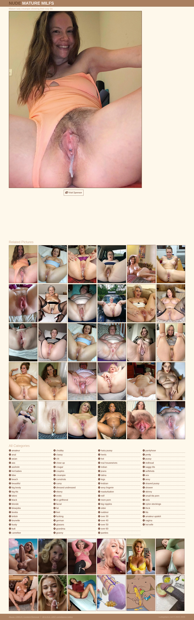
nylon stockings (153, 504)
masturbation (107, 491)
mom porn (105, 500)
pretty (148, 454)
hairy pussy (106, 450)
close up (60, 463)
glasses (60, 524)
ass (13, 463)
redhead (149, 463)
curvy (59, 483)
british (14, 516)
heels (103, 454)
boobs (14, 512)
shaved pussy (152, 483)
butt (13, 528)
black (14, 500)
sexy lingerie (107, 487)
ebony (59, 491)
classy (59, 454)
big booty (16, 487)
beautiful (15, 483)
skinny (148, 491)
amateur (15, 450)
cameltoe (16, 533)
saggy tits (150, 467)
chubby (60, 450)
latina (103, 475)
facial (59, 504)
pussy (148, 459)
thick (147, 508)
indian (103, 467)
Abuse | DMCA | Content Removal (24, 617)
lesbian (104, 483)
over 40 (104, 520)
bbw (13, 475)
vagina (148, 520)
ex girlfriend (62, 500)
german (60, 520)
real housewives (108, 463)
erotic (59, 496)
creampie (61, 475)
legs (102, 479)
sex (147, 475)
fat (57, 508)
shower (149, 487)
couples (60, 471)
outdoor (104, 512)
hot (102, 459)
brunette (15, 520)
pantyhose (150, 450)
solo (147, 500)
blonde (15, 504)
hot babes (16, 471)
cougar (59, 467)
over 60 (104, 528)
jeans (103, 471)
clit (57, 459)
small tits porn (152, 496)
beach (14, 479)
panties (104, 533)
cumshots (61, 479)
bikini (14, 496)
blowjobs (16, 508)
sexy (147, 479)
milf (102, 496)
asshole (15, 467)
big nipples (106, 504)
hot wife (149, 524)
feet (58, 512)
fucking (59, 516)
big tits (14, 491)
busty (14, 524)
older (103, 508)
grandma (60, 528)
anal (13, 454)
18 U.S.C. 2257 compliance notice (57, 617)
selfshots (149, 471)
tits (146, 512)
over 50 (104, 524)
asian (14, 459)
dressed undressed (66, 487)
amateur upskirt (153, 516)
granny (59, 533)
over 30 (104, 516)
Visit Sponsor (75, 192)
